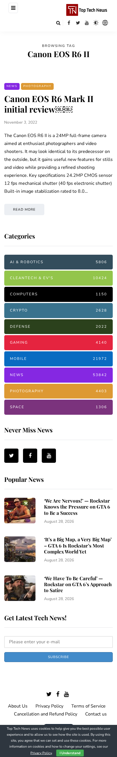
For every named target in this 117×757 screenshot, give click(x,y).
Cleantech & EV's (58, 278)
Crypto (58, 310)
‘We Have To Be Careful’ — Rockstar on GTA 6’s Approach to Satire (78, 584)
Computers (58, 294)
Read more (24, 209)
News (12, 86)
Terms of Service (88, 706)
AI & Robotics (58, 262)
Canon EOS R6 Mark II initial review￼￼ (48, 104)
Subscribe (58, 657)
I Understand (70, 753)
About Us (18, 706)
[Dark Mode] (96, 23)
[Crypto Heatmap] (105, 23)
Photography (37, 86)
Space (58, 407)
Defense (58, 326)
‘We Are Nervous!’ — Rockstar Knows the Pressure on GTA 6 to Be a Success (77, 506)
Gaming (58, 342)
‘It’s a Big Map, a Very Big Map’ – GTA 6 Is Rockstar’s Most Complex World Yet (78, 545)
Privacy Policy (49, 706)
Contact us (96, 714)
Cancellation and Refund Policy (45, 714)
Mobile (58, 358)
